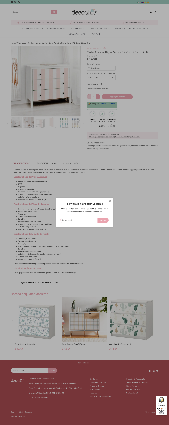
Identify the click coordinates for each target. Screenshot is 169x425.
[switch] (161, 412)
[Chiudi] (110, 200)
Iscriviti (103, 220)
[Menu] (165, 397)
